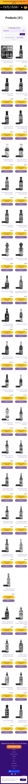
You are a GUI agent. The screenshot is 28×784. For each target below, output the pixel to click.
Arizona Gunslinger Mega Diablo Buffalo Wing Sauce (21, 128)
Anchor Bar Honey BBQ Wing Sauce (7, 94)
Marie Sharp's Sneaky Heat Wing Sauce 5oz (8, 522)
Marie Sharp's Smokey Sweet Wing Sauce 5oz (7, 489)
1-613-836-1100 (14, 747)
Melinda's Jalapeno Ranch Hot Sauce (7, 688)
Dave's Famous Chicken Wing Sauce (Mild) (21, 259)
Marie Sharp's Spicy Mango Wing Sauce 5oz (9, 589)
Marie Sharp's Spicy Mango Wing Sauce (22, 555)
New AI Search (20, 37)
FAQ (14, 758)
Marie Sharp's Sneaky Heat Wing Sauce (22, 489)
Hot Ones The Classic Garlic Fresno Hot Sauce (7, 357)
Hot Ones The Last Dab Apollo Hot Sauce (7, 390)
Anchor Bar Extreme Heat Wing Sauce (21, 61)
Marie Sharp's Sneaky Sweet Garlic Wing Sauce (21, 522)
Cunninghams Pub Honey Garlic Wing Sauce (21, 193)
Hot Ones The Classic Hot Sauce (21, 357)
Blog (14, 761)
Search (22, 34)
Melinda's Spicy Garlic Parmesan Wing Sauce (22, 688)
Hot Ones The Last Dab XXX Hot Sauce (21, 390)
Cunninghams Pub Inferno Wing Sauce (7, 226)
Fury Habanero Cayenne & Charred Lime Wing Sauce (21, 291)
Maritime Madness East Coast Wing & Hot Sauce (7, 622)
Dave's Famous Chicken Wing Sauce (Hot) (7, 259)
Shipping (14, 756)
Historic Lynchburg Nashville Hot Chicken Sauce (8, 325)
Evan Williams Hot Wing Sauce (7, 291)
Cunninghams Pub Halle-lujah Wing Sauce (7, 193)
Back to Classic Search (9, 37)
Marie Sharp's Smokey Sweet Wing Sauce (22, 456)
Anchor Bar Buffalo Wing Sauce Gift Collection (7, 61)
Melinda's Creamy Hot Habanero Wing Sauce (8, 655)
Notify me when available (7, 69)
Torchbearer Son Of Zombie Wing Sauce (22, 721)
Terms (14, 768)
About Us (14, 749)
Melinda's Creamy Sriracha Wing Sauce (22, 655)
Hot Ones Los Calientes (21, 324)
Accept (23, 779)
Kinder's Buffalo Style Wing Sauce (8, 423)
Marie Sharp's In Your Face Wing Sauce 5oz (7, 456)
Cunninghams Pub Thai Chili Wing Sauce (21, 226)
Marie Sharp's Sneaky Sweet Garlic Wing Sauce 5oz (7, 556)
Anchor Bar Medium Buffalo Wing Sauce (8, 127)
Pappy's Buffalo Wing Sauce (8, 721)
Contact (14, 752)
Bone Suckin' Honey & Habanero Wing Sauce (22, 160)
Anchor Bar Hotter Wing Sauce (21, 94)
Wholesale (14, 763)
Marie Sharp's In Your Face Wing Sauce (21, 423)
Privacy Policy (14, 765)
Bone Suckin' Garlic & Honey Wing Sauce (8, 160)
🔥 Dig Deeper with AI (14, 28)
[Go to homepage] (10, 8)
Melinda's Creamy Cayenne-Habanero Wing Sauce (21, 623)
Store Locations (14, 754)
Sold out (7, 72)
